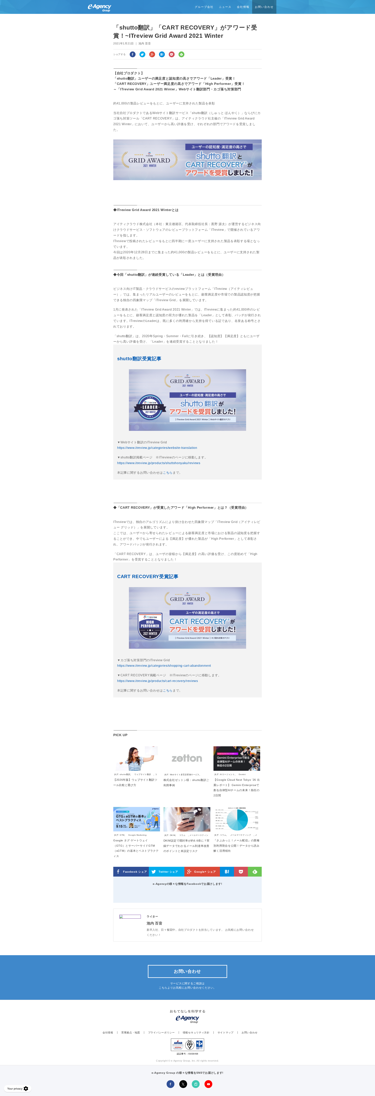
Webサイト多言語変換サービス (185, 774)
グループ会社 (204, 6)
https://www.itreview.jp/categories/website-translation (157, 447)
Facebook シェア (135, 871)
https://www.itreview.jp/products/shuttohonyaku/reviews (158, 463)
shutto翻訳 (125, 774)
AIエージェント (227, 774)
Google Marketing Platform (130, 837)
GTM (122, 835)
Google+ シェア (205, 871)
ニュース (225, 6)
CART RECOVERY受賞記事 (148, 576)
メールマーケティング (240, 835)
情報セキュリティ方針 (196, 1032)
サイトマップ (226, 1032)
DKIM (172, 835)
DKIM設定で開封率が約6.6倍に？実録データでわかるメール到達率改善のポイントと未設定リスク (186, 846)
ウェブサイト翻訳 (142, 774)
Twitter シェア (168, 871)
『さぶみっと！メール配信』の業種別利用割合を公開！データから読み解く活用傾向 (236, 845)
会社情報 (243, 6)
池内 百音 (154, 923)
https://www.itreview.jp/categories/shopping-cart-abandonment (164, 665)
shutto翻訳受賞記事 (139, 358)
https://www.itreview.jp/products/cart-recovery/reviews (157, 681)
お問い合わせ (264, 6)
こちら (168, 472)
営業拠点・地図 (130, 1032)
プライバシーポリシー (161, 1032)
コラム (182, 835)
